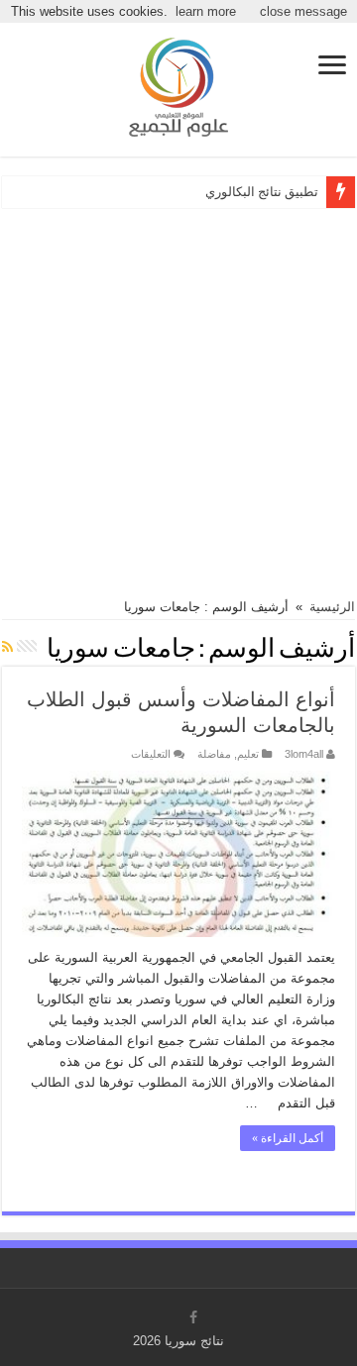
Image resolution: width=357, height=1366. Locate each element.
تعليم (248, 754)
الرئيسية (332, 606)
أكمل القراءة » (287, 1138)
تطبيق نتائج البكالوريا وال (251, 191)
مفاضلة (214, 754)
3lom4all (304, 754)
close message (303, 11)
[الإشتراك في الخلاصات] (7, 647)
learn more (206, 11)
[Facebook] (193, 1317)
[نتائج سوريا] (178, 84)
